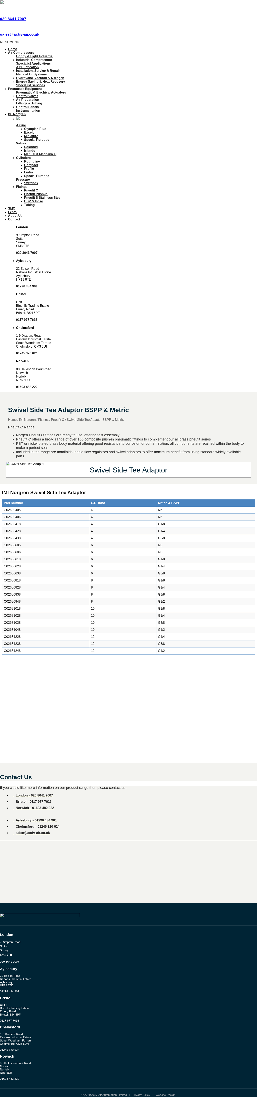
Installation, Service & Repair (38, 70)
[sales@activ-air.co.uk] (1, 26)
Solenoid (31, 147)
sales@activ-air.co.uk (19, 34)
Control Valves (27, 96)
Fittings (22, 186)
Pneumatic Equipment (25, 89)
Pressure (23, 179)
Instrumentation (28, 110)
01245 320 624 (27, 353)
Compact (31, 165)
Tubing (29, 205)
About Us (15, 215)
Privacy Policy (141, 1094)
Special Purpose (36, 139)
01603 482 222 (27, 387)
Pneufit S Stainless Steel (42, 197)
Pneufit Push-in (36, 194)
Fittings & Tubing (29, 103)
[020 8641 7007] (1, 11)
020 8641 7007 (13, 19)
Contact (14, 219)
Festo (12, 212)
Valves (21, 143)
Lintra (28, 172)
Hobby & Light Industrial (34, 56)
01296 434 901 (27, 286)
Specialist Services (30, 85)
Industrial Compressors (34, 60)
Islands (29, 150)
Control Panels (27, 107)
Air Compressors (21, 52)
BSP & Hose (33, 201)
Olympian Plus (35, 129)
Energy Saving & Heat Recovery (40, 81)
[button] (9, 42)
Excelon (30, 132)
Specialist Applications (33, 63)
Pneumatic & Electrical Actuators (41, 92)
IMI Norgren (17, 114)
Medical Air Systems (31, 74)
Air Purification (27, 67)
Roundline (32, 161)
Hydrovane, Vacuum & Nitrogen (40, 78)
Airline (21, 125)
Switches (31, 183)
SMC (11, 208)
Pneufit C (31, 190)
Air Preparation (27, 99)
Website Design (165, 1094)
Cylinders (23, 158)
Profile (29, 168)
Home (12, 49)
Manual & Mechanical (40, 154)
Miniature (31, 136)
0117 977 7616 (26, 319)
